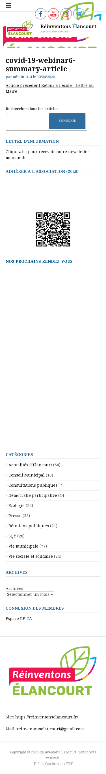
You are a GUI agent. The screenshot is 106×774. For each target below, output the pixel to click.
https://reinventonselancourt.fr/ (46, 717)
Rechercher (67, 120)
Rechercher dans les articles (32, 109)
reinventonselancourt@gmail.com (50, 729)
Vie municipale (23, 546)
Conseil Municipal (26, 475)
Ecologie (16, 505)
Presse (14, 515)
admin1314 (22, 77)
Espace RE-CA (19, 618)
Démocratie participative (32, 495)
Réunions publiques (28, 526)
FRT (69, 764)
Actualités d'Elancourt (30, 465)
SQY (12, 536)
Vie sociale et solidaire (30, 556)
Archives (14, 588)
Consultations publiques (32, 485)
